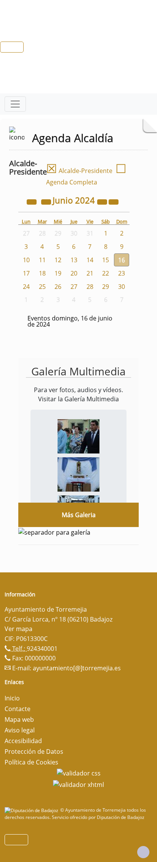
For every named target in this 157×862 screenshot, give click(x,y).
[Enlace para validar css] (79, 773)
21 (90, 273)
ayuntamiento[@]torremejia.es (77, 668)
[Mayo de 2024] (47, 201)
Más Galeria (79, 515)
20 (73, 273)
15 (105, 260)
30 (121, 286)
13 (73, 260)
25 (42, 286)
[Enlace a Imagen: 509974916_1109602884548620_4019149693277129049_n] (78, 473)
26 (57, 286)
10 (26, 260)
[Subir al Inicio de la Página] (143, 852)
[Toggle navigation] (15, 104)
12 (57, 260)
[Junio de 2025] (103, 201)
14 (90, 260)
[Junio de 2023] (32, 201)
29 (105, 286)
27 (73, 286)
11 (42, 260)
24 (26, 286)
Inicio (12, 698)
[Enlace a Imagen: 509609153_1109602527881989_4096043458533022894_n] (78, 435)
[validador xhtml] (78, 784)
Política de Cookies (31, 762)
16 (121, 260)
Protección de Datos (34, 751)
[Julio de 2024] (114, 201)
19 (57, 273)
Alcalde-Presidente (79, 171)
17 (26, 273)
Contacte (17, 709)
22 (105, 273)
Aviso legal (20, 730)
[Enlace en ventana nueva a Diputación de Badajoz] (32, 810)
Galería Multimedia (78, 371)
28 (90, 286)
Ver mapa (18, 629)
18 (42, 273)
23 (121, 273)
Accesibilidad (23, 741)
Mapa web (19, 719)
